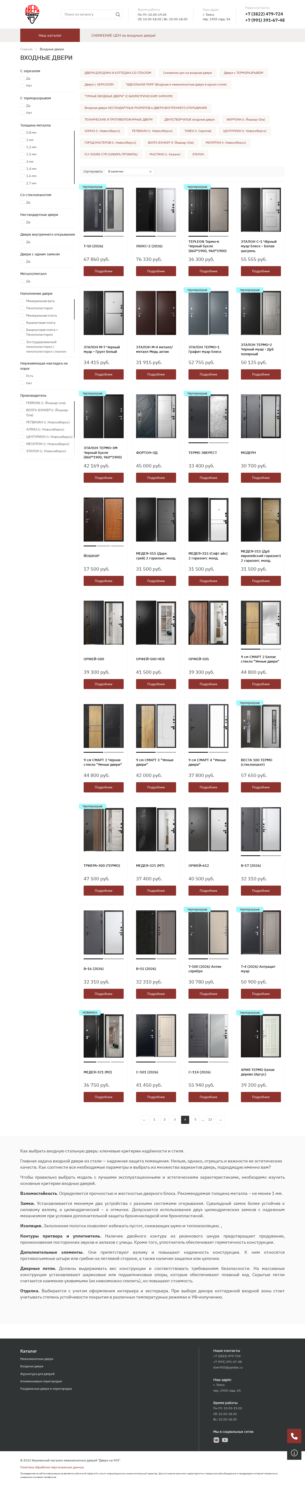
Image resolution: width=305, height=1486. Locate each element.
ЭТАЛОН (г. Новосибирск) (46, 451)
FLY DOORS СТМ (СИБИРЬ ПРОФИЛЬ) (111, 154)
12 (210, 1119)
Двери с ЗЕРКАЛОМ (99, 84)
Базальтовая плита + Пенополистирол (42, 332)
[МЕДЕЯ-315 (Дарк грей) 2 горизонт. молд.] (156, 520)
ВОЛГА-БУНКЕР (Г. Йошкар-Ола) (171, 143)
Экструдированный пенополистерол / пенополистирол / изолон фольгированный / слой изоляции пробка (46, 351)
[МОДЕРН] (261, 417)
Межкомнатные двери (36, 1359)
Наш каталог (50, 35)
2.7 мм (31, 183)
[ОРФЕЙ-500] (104, 623)
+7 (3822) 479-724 (264, 14)
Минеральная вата (40, 301)
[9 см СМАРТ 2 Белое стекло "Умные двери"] (261, 623)
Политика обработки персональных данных (52, 1467)
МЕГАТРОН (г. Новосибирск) (48, 444)
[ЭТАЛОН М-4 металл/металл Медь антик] (156, 314)
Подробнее (103, 271)
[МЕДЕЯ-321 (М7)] (156, 830)
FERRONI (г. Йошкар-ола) (46, 403)
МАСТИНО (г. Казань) (165, 154)
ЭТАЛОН (198, 154)
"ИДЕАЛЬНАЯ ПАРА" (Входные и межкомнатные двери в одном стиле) (176, 84)
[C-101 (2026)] (156, 1036)
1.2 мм (31, 147)
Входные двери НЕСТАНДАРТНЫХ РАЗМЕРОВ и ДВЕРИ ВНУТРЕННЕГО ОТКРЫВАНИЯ (146, 108)
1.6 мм (31, 176)
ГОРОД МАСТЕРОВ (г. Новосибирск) (110, 143)
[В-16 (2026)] (104, 933)
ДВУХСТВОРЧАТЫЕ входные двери (189, 119)
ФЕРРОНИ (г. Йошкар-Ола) (246, 119)
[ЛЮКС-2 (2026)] (156, 211)
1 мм (30, 140)
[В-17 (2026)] (261, 830)
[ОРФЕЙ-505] (208, 623)
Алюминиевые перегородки (41, 1381)
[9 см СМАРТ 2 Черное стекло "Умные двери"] (104, 727)
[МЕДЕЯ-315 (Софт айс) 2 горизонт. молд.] (208, 520)
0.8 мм (31, 132)
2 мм (30, 161)
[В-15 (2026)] (156, 933)
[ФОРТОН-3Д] (156, 417)
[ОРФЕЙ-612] (208, 830)
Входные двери (31, 1366)
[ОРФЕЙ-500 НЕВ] (156, 623)
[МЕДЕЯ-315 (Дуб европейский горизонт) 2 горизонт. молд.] (261, 520)
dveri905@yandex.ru (228, 1367)
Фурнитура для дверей (37, 1374)
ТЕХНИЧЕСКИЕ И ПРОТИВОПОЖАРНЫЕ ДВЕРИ (118, 119)
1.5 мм (31, 154)
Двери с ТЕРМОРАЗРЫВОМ (243, 73)
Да (28, 78)
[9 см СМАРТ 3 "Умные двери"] (156, 727)
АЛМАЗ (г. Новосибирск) (45, 429)
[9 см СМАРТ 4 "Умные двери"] (208, 727)
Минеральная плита (41, 315)
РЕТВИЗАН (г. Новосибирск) (48, 422)
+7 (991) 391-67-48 (265, 20)
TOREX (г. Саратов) (197, 131)
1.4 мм (31, 169)
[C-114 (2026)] (208, 1036)
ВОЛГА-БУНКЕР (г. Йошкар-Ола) (47, 412)
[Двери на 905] (32, 14)
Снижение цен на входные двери (187, 73)
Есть (29, 376)
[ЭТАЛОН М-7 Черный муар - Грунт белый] (104, 314)
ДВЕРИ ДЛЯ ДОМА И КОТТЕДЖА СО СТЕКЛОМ (118, 73)
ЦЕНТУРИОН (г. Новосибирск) (49, 437)
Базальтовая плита (40, 322)
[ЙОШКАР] (104, 520)
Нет (29, 85)
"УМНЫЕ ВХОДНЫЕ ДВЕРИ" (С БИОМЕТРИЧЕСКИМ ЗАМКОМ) (129, 96)
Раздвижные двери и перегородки (46, 1389)
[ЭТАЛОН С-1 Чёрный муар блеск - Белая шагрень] (261, 211)
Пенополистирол (39, 308)
